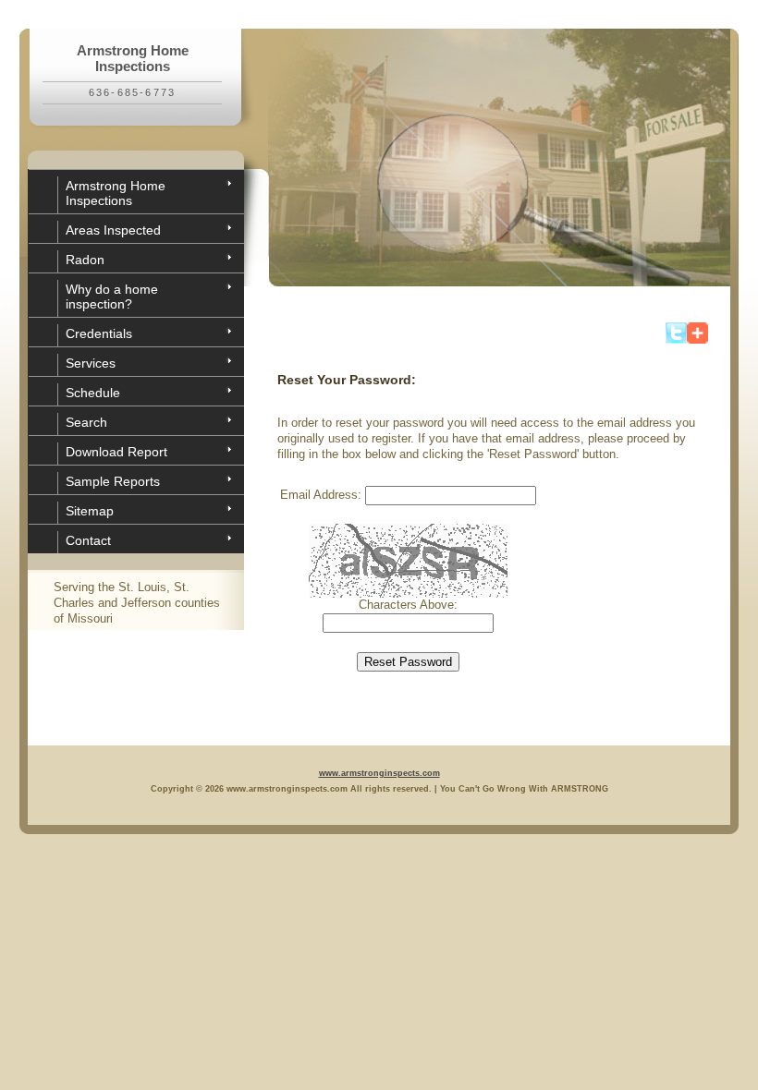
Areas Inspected (113, 230)
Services (91, 363)
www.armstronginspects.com (379, 773)
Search (86, 422)
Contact (88, 540)
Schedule (93, 392)
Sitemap (90, 510)
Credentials (99, 333)
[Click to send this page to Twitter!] (676, 339)
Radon (85, 259)
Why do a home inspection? (112, 296)
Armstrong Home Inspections (115, 193)
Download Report (116, 451)
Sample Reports (113, 481)
